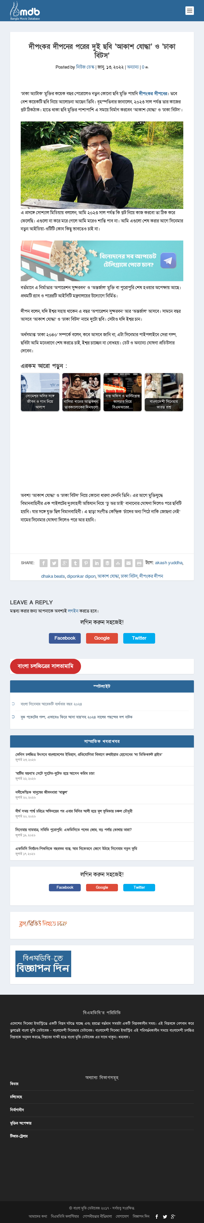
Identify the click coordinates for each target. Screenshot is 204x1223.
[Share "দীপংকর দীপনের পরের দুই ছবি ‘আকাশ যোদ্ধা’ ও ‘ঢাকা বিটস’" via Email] (128, 563)
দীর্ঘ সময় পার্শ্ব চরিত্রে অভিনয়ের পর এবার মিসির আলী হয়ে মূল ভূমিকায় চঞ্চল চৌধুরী (73, 811)
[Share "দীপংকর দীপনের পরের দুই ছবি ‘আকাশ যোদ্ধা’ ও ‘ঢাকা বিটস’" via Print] (139, 563)
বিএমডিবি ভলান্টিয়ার (65, 1216)
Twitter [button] (139, 638)
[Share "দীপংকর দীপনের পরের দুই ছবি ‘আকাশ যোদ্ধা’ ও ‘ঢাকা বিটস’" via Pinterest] (86, 563)
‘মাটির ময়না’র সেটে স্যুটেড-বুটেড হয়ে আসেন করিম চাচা (54, 773)
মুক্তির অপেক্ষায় (20, 1123)
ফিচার (14, 1083)
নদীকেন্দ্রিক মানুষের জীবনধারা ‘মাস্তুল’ (41, 792)
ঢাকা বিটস (129, 576)
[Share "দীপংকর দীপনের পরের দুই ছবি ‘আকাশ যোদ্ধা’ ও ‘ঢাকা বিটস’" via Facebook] (43, 563)
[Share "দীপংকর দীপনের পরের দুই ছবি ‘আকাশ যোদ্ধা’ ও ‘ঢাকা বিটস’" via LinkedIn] (96, 563)
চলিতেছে (16, 1096)
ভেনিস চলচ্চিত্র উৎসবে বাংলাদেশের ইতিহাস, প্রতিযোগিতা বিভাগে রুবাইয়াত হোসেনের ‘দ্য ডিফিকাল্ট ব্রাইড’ (88, 754)
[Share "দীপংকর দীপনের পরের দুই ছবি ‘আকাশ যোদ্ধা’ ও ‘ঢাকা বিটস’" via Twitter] (54, 563)
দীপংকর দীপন (151, 576)
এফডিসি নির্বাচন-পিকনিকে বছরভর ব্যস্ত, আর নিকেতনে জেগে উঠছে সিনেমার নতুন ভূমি (76, 848)
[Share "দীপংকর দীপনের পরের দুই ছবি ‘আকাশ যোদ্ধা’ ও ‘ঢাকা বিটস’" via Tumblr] (75, 563)
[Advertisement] (102, 454)
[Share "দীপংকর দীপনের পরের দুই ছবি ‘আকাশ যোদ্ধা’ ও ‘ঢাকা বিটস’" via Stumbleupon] (118, 563)
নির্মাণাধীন (17, 1109)
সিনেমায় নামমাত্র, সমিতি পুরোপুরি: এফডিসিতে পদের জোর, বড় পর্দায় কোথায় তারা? (73, 829)
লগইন (73, 611)
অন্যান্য (133, 67)
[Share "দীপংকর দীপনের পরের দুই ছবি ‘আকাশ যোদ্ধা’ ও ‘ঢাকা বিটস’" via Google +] (65, 563)
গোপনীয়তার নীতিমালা (97, 1216)
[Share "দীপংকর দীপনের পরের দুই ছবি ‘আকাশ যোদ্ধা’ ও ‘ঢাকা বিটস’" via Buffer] (107, 563)
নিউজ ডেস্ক (85, 67)
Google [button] (102, 638)
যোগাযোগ (122, 1216)
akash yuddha (168, 563)
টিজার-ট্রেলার (19, 1136)
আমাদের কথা (38, 1216)
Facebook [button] (64, 638)
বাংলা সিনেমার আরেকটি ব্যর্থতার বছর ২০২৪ (51, 704)
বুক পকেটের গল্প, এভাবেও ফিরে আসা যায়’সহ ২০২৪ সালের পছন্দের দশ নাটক (77, 717)
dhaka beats (53, 576)
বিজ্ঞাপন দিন (141, 1216)
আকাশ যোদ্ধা (108, 576)
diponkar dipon (81, 576)
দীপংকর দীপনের (153, 94)
